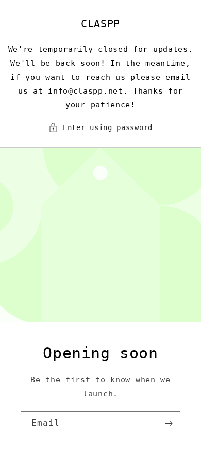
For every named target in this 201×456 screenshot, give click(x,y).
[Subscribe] (168, 423)
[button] (100, 127)
